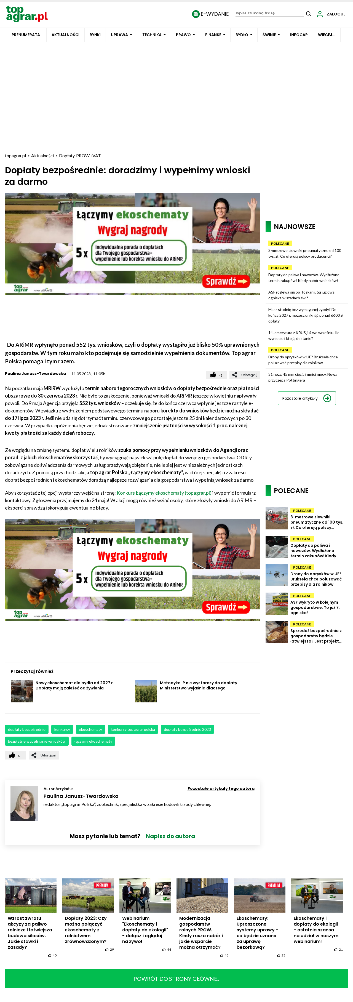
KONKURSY (62, 729)
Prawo (183, 35)
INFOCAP (299, 35)
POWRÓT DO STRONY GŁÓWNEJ (176, 978)
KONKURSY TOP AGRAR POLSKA (133, 729)
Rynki (95, 35)
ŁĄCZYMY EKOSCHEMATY (93, 741)
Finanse (213, 35)
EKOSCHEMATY (90, 729)
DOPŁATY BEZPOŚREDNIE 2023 (187, 729)
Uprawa (119, 35)
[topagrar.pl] (27, 13)
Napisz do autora (170, 836)
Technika (152, 35)
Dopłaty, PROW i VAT (80, 155)
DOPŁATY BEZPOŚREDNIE (27, 729)
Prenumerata (26, 35)
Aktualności (65, 35)
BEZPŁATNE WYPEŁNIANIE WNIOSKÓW (37, 741)
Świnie (269, 35)
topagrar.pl (15, 155)
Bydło (242, 35)
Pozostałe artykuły (300, 398)
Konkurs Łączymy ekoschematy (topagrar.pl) (164, 493)
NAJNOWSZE (294, 226)
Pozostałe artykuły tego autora (221, 788)
